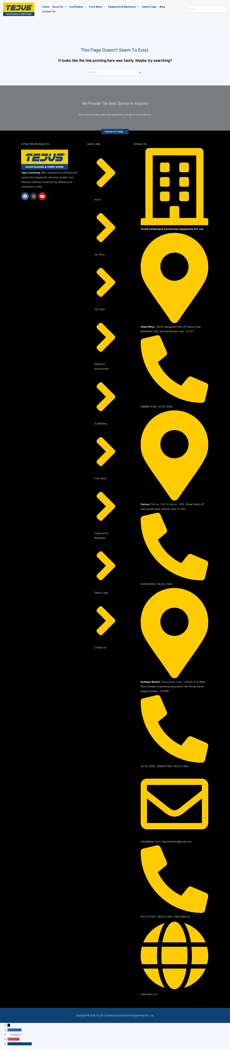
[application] (64, 6)
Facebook (15, 1029)
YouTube (14, 1039)
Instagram (15, 1034)
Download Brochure (21, 1043)
